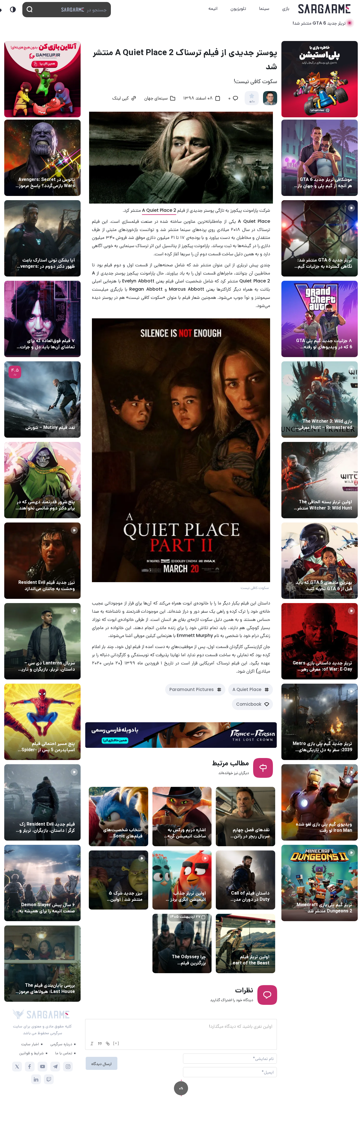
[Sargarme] (324, 9)
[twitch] (49, 1079)
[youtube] (43, 1067)
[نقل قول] (100, 1043)
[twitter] (17, 1067)
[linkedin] (36, 1079)
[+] (116, 1043)
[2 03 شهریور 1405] (42, 399)
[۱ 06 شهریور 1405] (319, 158)
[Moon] (13, 9)
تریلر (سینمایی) (191, 883)
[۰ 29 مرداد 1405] (319, 883)
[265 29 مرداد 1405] (42, 883)
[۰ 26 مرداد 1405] (42, 641)
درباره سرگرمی (61, 1044)
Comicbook (248, 704)
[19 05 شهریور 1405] (42, 238)
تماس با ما (63, 1053)
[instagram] (68, 1067)
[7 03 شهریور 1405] (319, 802)
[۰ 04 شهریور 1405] (319, 399)
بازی (285, 8)
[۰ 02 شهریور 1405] (42, 963)
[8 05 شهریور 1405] (42, 158)
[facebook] (30, 1067)
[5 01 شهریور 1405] (42, 802)
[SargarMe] (48, 1014)
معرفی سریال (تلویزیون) (53, 652)
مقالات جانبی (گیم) (334, 169)
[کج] (92, 1043)
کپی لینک (120, 98)
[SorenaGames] (18, 1014)
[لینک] (108, 1043)
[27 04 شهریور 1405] (42, 480)
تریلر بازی (342, 249)
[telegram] (55, 1067)
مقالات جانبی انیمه (57, 894)
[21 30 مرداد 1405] (42, 722)
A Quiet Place (246, 689)
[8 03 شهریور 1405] (319, 319)
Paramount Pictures (191, 689)
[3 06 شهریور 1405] (319, 238)
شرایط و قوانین (31, 1053)
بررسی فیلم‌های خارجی (55, 417)
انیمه (212, 8)
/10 (252, 102)
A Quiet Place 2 (159, 210)
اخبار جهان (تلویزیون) (249, 819)
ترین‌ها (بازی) (338, 572)
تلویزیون (238, 8)
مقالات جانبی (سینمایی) (53, 330)
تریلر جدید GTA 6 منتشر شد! (319, 23)
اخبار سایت (30, 1044)
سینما (264, 8)
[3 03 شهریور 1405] (42, 560)
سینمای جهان (156, 98)
